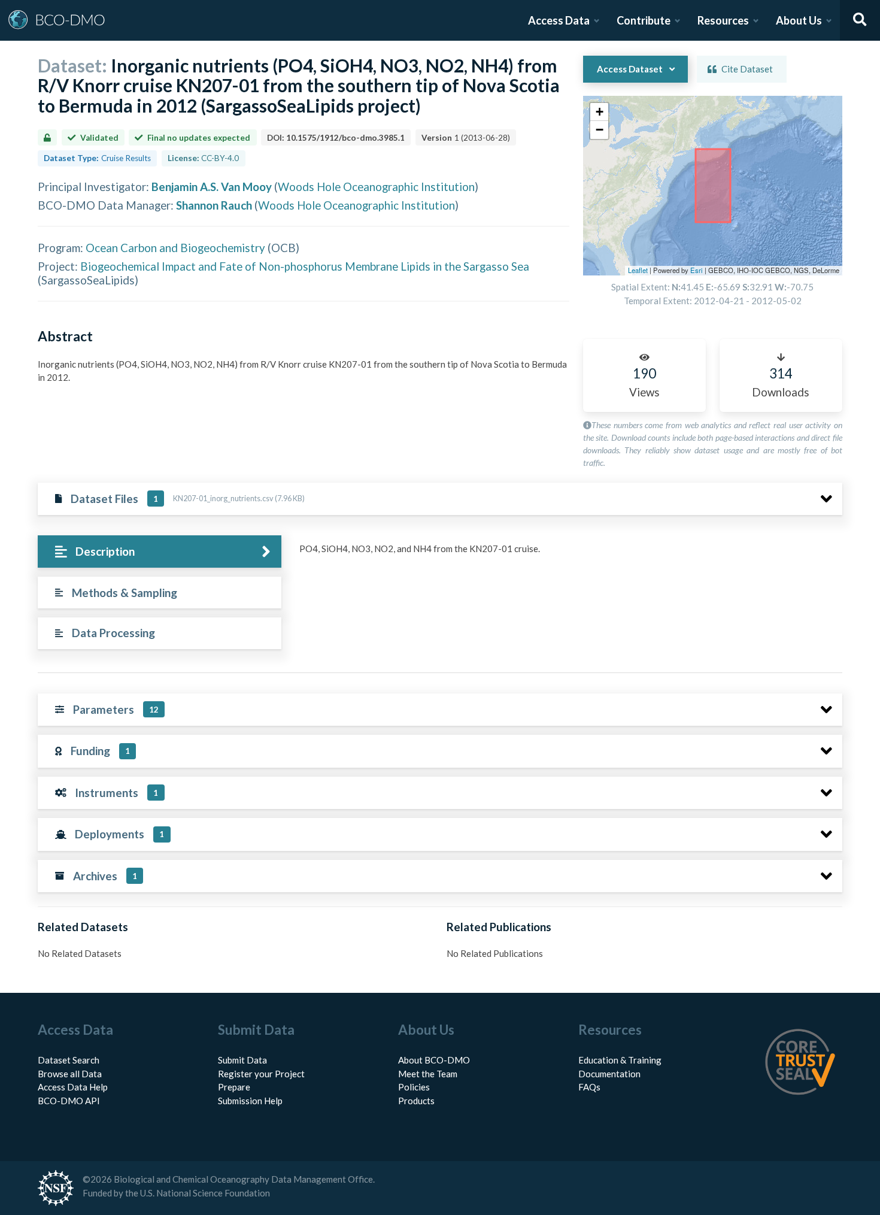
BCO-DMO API (69, 1100)
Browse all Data (70, 1073)
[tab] (159, 551)
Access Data (559, 20)
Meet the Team (427, 1073)
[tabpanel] (567, 553)
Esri (696, 270)
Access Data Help (73, 1086)
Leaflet (638, 270)
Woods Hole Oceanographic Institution (376, 186)
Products (416, 1100)
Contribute (643, 20)
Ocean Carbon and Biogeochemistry (175, 247)
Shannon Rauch (214, 205)
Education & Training (619, 1060)
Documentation (609, 1073)
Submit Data (242, 1060)
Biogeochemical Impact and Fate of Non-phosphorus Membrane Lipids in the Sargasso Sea (304, 266)
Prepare (234, 1086)
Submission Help (250, 1100)
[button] (599, 112)
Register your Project (261, 1073)
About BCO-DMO (434, 1060)
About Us (799, 20)
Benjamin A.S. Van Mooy (211, 186)
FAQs (589, 1086)
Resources (723, 20)
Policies (414, 1086)
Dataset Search (68, 1060)
